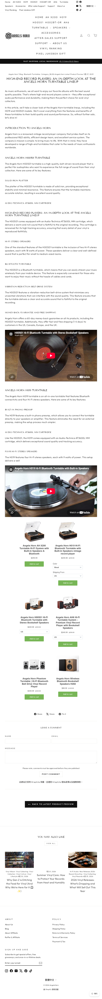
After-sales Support (36, 6)
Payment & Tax (58, 941)
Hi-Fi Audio (74, 871)
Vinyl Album (10, 871)
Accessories (21, 6)
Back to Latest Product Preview (53, 804)
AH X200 (17, 2)
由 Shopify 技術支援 (50, 989)
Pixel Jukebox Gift (27, 10)
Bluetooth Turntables (32, 74)
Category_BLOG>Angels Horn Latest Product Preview (62, 74)
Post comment (51, 774)
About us (61, 6)
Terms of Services (60, 937)
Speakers (9, 6)
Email (55, 736)
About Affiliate (11, 933)
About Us (9, 924)
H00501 (33, 2)
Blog (7, 929)
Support (51, 6)
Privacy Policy (58, 924)
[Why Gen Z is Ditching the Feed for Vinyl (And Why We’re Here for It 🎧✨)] (19, 860)
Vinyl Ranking (11, 10)
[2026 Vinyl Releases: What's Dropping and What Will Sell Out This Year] (82, 860)
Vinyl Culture (21, 874)
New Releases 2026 (87, 871)
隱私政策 (65, 782)
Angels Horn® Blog (16, 74)
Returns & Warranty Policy (63, 933)
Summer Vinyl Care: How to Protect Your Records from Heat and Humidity (51, 878)
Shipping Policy (59, 929)
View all (51, 843)
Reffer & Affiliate (12, 937)
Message (10, 748)
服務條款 (77, 782)
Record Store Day (76, 874)
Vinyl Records (77, 876)
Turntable (64, 2)
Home (7, 2)
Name (8, 736)
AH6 (55, 2)
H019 (25, 2)
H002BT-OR (45, 2)
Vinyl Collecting (22, 871)
